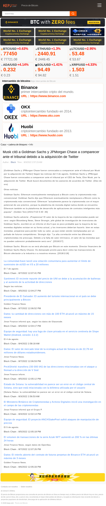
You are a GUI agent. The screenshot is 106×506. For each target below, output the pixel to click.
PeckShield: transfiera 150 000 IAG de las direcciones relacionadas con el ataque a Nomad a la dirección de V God (50, 368)
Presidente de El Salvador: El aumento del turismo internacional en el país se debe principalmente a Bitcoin (50, 298)
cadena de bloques (17, 144)
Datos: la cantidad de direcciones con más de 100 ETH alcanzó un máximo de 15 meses (49, 316)
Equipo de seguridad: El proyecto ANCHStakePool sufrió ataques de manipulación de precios (51, 421)
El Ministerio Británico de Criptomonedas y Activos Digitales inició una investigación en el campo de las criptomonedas (52, 404)
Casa (3, 144)
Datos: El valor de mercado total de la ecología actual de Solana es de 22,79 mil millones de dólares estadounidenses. (48, 351)
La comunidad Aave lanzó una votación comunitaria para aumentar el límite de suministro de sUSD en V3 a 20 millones (47, 263)
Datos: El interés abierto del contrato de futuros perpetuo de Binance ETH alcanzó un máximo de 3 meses (51, 456)
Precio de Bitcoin (21, 503)
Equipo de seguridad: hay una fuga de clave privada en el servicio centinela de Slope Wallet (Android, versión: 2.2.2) (51, 333)
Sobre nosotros (26, 487)
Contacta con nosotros (9, 487)
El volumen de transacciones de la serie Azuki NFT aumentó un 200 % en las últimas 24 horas (51, 439)
